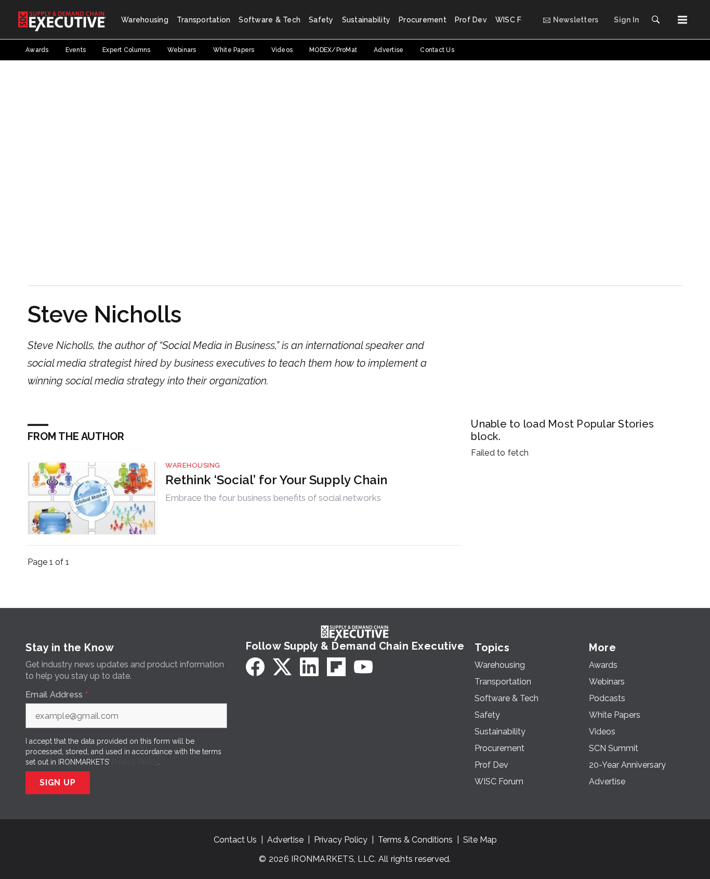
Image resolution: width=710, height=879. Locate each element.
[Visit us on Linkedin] (309, 666)
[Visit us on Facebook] (255, 666)
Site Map (480, 840)
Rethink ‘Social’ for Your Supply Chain (276, 479)
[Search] (655, 19)
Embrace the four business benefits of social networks (273, 498)
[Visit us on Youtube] (363, 666)
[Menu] (682, 19)
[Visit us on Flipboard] (336, 666)
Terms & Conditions (415, 840)
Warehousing (192, 465)
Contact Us (235, 840)
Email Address (56, 695)
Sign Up (58, 782)
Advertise (285, 840)
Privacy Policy (135, 762)
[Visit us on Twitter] (282, 666)
